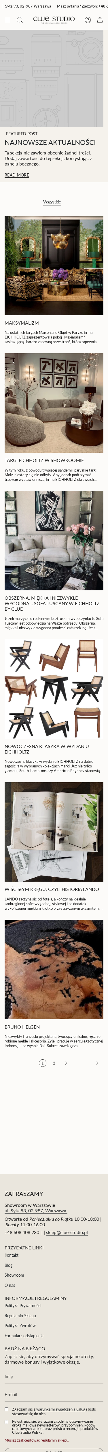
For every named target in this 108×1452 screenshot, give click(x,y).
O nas (10, 1285)
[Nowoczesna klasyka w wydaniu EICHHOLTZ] (54, 689)
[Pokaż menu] (7, 19)
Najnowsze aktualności (50, 142)
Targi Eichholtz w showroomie (44, 460)
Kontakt (11, 1255)
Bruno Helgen (22, 1026)
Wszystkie (52, 201)
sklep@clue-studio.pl (67, 1232)
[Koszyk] (100, 19)
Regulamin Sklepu (20, 1315)
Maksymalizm (22, 322)
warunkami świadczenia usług (60, 1409)
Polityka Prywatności (23, 1305)
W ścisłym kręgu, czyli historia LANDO (52, 889)
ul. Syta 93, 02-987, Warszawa (36, 1210)
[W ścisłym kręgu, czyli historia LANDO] (54, 832)
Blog (8, 1265)
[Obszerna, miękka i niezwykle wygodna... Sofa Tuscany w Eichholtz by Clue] (54, 540)
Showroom (14, 1275)
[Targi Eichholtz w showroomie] (54, 403)
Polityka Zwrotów (20, 1325)
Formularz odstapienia (24, 1335)
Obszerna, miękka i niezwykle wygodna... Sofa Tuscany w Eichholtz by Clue (52, 603)
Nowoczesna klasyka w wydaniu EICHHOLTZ (47, 748)
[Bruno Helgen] (54, 969)
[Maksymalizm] (54, 265)
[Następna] (86, 1063)
